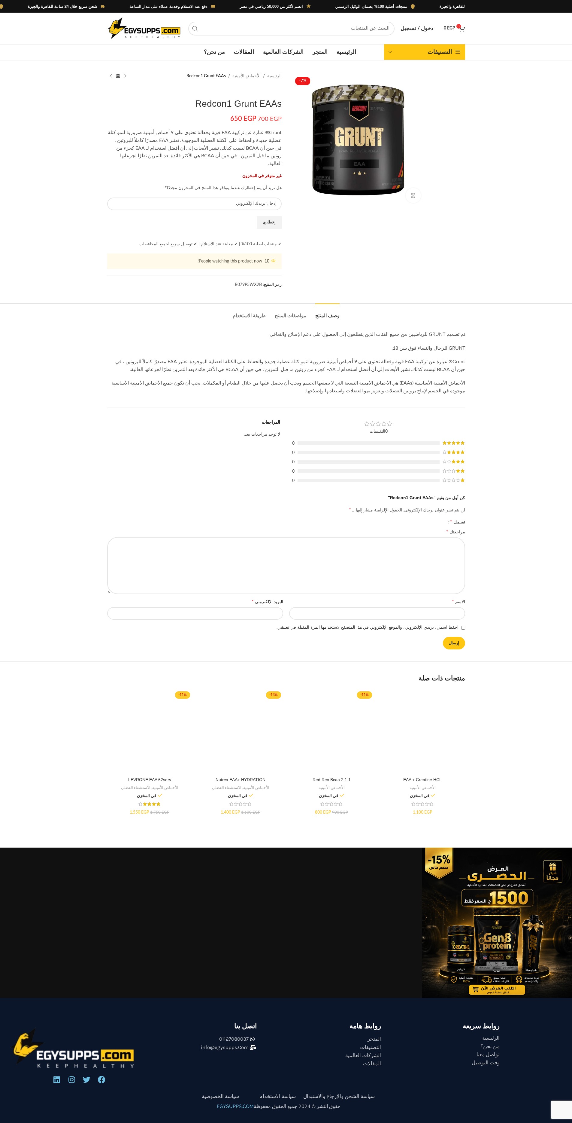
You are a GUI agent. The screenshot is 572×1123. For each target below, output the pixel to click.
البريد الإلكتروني (267, 607)
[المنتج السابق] (125, 76)
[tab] (327, 312)
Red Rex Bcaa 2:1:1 (332, 785)
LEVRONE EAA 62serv (149, 785)
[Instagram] (71, 1085)
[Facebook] (101, 1085)
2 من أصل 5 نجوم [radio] (394, 522)
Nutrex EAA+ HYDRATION (240, 785)
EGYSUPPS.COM (235, 1112)
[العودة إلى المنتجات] (118, 76)
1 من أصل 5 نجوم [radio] (428, 522)
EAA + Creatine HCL (422, 785)
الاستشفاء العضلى (226, 793)
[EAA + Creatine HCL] (422, 737)
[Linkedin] (56, 1085)
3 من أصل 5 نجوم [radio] (361, 522)
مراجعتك (455, 537)
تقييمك (457, 524)
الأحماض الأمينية (246, 76)
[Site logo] (144, 28)
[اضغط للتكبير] (413, 195)
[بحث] (195, 28)
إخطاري (269, 222)
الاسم (458, 607)
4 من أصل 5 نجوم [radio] (328, 522)
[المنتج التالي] (110, 76)
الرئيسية (274, 76)
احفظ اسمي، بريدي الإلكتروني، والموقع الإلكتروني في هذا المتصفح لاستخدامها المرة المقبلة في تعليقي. (368, 633)
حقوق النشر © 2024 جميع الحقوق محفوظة (297, 1112)
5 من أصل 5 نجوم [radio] (294, 522)
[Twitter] (86, 1085)
